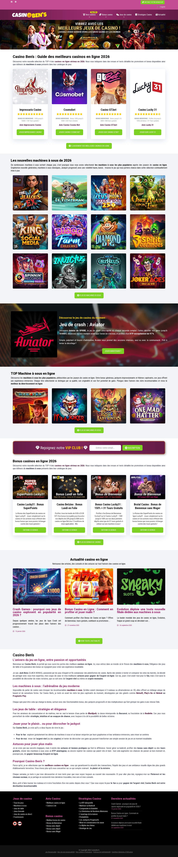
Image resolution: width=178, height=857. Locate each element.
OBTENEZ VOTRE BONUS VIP (153, 2)
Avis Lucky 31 (148, 125)
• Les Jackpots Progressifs (88, 820)
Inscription (133, 448)
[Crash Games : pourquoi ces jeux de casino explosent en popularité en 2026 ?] (37, 586)
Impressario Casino (30, 109)
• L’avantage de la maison (88, 814)
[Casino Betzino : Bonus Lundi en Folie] (69, 498)
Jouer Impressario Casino (30, 132)
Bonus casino (107, 14)
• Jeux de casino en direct (22, 814)
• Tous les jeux (18, 803)
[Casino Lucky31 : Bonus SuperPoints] (30, 498)
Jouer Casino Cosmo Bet (69, 132)
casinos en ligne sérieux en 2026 (69, 61)
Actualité (161, 14)
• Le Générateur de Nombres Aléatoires (93, 811)
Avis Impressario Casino (30, 125)
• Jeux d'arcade (18, 811)
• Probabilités (83, 817)
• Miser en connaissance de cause (91, 822)
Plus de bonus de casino (90, 542)
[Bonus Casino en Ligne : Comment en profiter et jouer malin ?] (89, 586)
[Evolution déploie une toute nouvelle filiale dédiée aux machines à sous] (141, 586)
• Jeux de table (18, 808)
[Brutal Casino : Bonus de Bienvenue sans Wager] (147, 498)
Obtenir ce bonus (30, 530)
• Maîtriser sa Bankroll (86, 806)
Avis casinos (90, 14)
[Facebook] (11, 2)
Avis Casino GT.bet (108, 125)
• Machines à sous (20, 806)
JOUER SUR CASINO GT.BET (108, 132)
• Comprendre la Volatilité (88, 808)
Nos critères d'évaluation (84, 852)
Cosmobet (69, 109)
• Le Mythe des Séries (86, 825)
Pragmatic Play (19, 696)
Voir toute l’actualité (90, 641)
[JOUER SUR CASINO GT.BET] (108, 103)
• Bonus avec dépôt (53, 826)
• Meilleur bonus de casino (55, 820)
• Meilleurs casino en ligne (55, 803)
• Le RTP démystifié (85, 803)
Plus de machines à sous (90, 295)
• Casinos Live (51, 806)
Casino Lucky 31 (147, 109)
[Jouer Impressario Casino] (30, 103)
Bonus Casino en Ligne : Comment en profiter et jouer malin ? (89, 611)
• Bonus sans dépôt (53, 829)
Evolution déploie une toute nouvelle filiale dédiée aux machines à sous (141, 611)
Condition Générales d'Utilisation (122, 852)
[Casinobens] (29, 14)
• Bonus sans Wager (53, 831)
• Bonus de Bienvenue (54, 823)
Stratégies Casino (144, 14)
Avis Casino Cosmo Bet (69, 125)
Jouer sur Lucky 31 (148, 132)
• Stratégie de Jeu (85, 828)
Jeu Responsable (50, 852)
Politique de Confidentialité (102, 852)
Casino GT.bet (108, 109)
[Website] (15, 2)
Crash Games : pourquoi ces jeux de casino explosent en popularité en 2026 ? (37, 612)
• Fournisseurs (18, 817)
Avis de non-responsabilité (66, 852)
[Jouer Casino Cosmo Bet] (69, 103)
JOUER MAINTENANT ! (113, 351)
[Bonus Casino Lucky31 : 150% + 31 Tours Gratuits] (108, 498)
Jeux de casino (125, 14)
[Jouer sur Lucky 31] (147, 103)
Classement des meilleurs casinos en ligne (90, 146)
